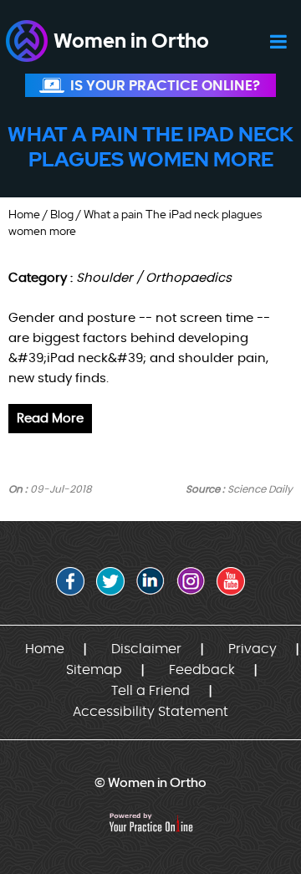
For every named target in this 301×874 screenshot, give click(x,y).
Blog (62, 214)
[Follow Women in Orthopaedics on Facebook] (70, 581)
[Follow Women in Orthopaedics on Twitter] (110, 581)
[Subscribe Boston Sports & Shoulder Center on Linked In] (150, 581)
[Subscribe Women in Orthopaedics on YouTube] (231, 581)
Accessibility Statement (150, 711)
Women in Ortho (131, 41)
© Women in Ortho (150, 782)
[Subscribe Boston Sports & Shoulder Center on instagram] (190, 581)
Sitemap (94, 670)
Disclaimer (146, 649)
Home (24, 214)
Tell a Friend (150, 691)
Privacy (252, 649)
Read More (50, 418)
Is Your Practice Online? (165, 86)
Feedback (202, 670)
